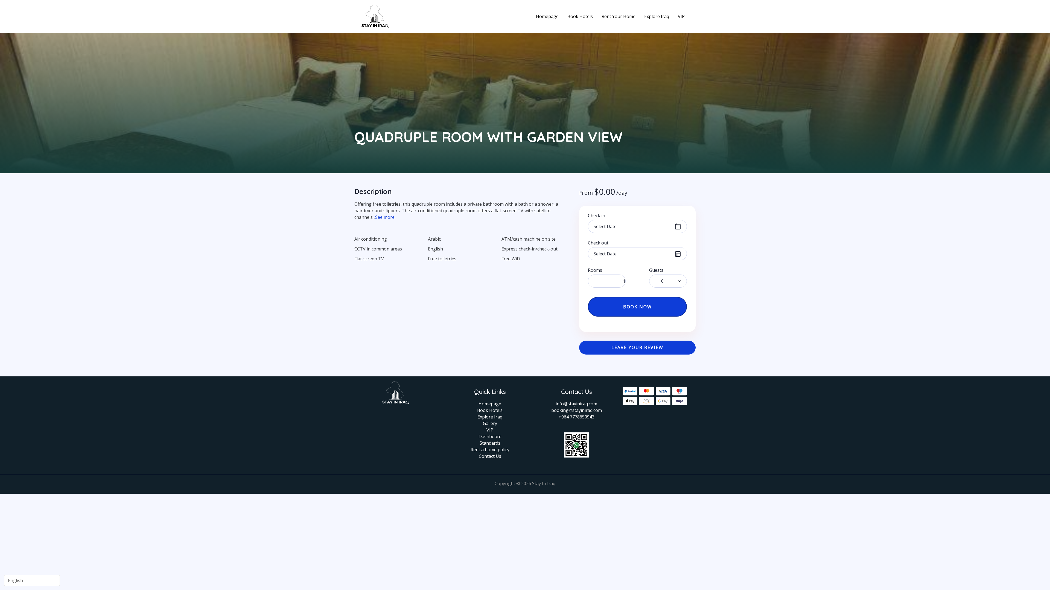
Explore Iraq (656, 16)
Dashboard (490, 436)
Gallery (490, 423)
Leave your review (637, 347)
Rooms (595, 270)
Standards (490, 443)
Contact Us (490, 456)
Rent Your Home (618, 16)
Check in (596, 216)
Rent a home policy (490, 450)
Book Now (637, 307)
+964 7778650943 (576, 417)
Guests (656, 270)
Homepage (547, 16)
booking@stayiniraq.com (576, 410)
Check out (598, 243)
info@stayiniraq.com (576, 404)
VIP (681, 16)
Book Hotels (580, 16)
